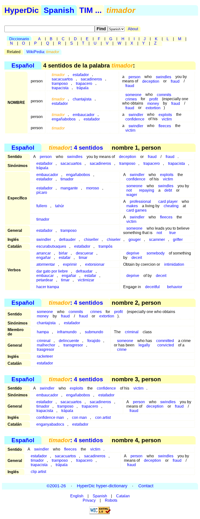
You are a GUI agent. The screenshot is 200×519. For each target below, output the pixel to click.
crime (122, 349)
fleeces (165, 126)
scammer (157, 239)
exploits (76, 388)
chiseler (113, 239)
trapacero (151, 163)
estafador (60, 103)
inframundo (67, 332)
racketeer (45, 356)
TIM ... (90, 10)
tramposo (127, 163)
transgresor (73, 345)
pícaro (41, 192)
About (133, 29)
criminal (132, 332)
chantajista (82, 99)
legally (144, 345)
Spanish (59, 10)
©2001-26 (56, 486)
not (159, 233)
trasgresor (45, 349)
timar (83, 257)
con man (79, 417)
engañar (43, 257)
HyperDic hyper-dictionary (102, 486)
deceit (136, 257)
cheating (171, 206)
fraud (175, 81)
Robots (111, 500)
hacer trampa (47, 287)
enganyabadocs (50, 424)
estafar (64, 257)
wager (131, 195)
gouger (135, 239)
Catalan (123, 496)
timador (66, 179)
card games (136, 210)
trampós (105, 246)
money (43, 316)
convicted (165, 345)
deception (150, 81)
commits (164, 94)
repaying (146, 190)
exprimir (70, 264)
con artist (103, 417)
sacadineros (100, 163)
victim (167, 119)
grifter (178, 239)
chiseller (91, 239)
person (134, 77)
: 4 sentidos (76, 147)
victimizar (86, 280)
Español (22, 65)
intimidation (174, 264)
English (76, 496)
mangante (69, 188)
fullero (41, 206)
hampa (43, 332)
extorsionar (94, 264)
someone (134, 228)
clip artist (38, 472)
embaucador (47, 395)
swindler (43, 239)
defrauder (67, 239)
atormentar (45, 264)
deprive (132, 276)
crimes (131, 99)
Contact (145, 486)
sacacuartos (70, 163)
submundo (94, 332)
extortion (153, 108)
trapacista (60, 88)
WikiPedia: (42, 52)
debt (168, 190)
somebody (156, 253)
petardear (44, 280)
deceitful (152, 287)
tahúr (59, 206)
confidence (134, 119)
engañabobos (64, 119)
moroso (92, 188)
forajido (93, 341)
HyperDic (21, 10)
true (172, 233)
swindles (163, 77)
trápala (83, 88)
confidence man (50, 417)
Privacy (89, 500)
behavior (174, 287)
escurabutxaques (51, 246)
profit (118, 312)
